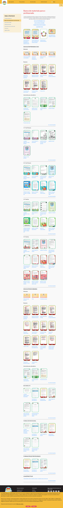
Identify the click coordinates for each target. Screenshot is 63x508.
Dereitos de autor (44, 1)
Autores (33, 489)
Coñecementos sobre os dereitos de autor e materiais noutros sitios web (35, 478)
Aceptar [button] (28, 506)
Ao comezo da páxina (52, 124)
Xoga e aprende (11, 1)
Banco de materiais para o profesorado (12, 20)
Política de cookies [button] (19, 504)
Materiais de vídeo (8, 24)
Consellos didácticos (8, 18)
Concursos (6, 28)
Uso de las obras (33, 1)
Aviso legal (34, 491)
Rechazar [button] (34, 506)
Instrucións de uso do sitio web (10, 26)
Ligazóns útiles (7, 30)
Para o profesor (22, 1)
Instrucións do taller (8, 22)
